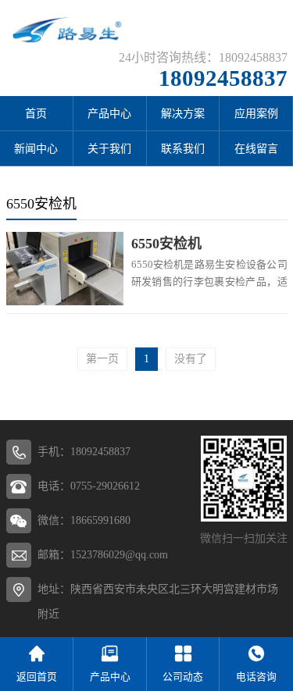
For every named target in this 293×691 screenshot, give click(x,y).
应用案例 (256, 113)
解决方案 (183, 113)
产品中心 (109, 113)
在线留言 (256, 149)
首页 (36, 113)
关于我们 (109, 149)
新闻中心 (36, 149)
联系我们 (183, 149)
